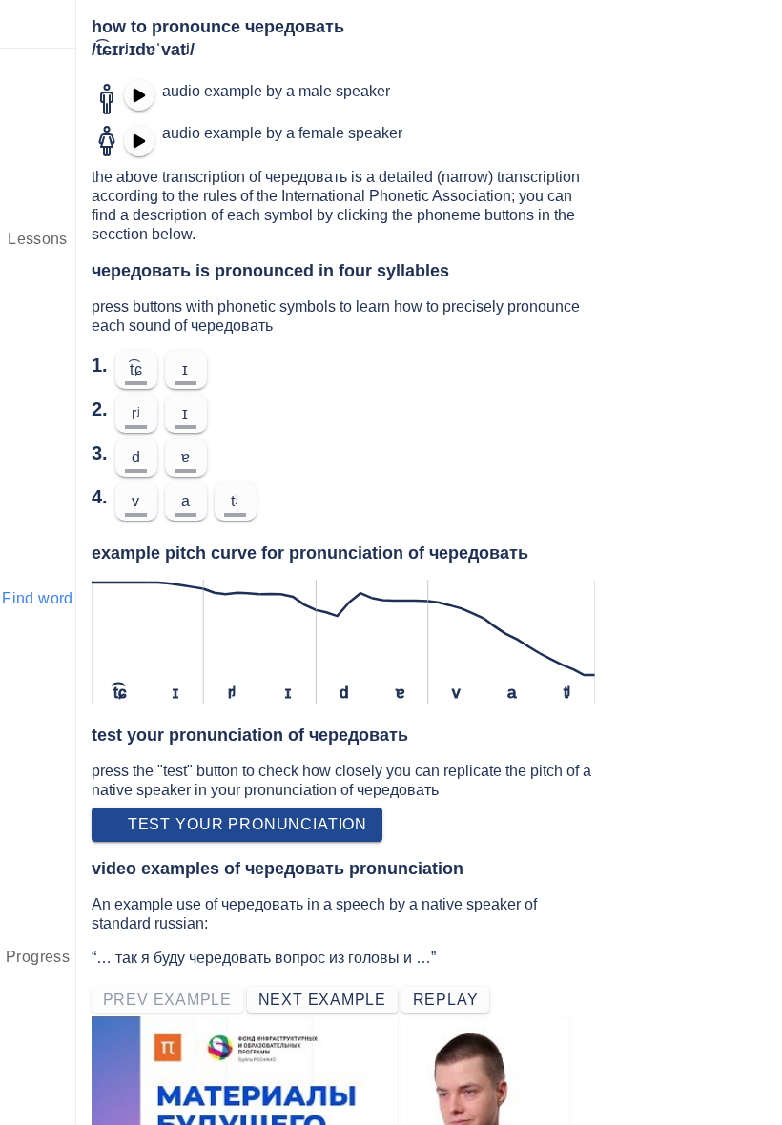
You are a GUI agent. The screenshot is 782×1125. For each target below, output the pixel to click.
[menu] (38, 24)
